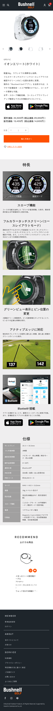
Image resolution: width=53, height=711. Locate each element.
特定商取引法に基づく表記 (15, 667)
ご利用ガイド (10, 672)
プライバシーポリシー (13, 663)
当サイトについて (11, 640)
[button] (10, 49)
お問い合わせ (10, 677)
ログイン (8, 626)
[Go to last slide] (3, 48)
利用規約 (8, 658)
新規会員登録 (10, 622)
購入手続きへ (26, 139)
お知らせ (8, 644)
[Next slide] (49, 48)
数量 (5, 130)
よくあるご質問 (11, 681)
